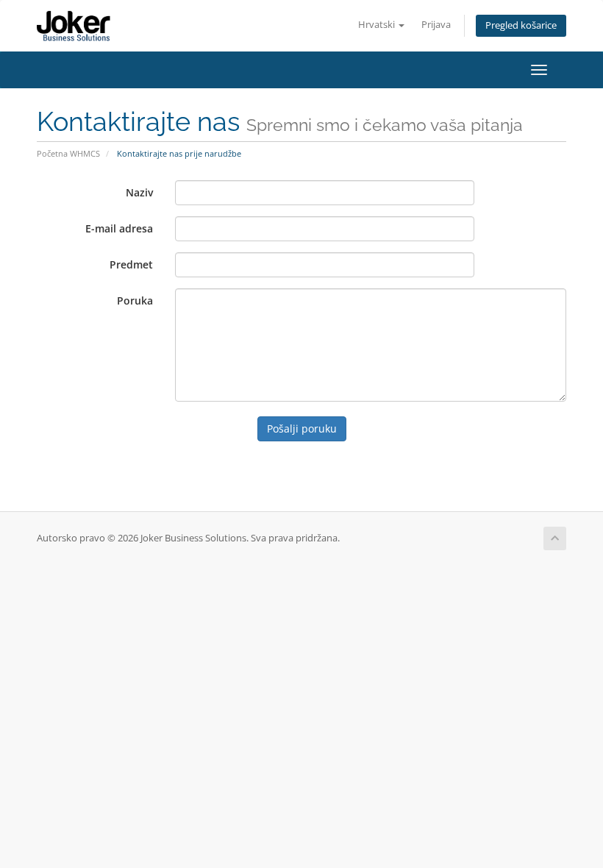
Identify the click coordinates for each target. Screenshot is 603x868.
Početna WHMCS (68, 153)
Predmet (131, 264)
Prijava (436, 24)
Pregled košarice (521, 25)
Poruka (135, 300)
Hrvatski (377, 24)
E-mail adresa (119, 228)
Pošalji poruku (302, 428)
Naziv (139, 192)
